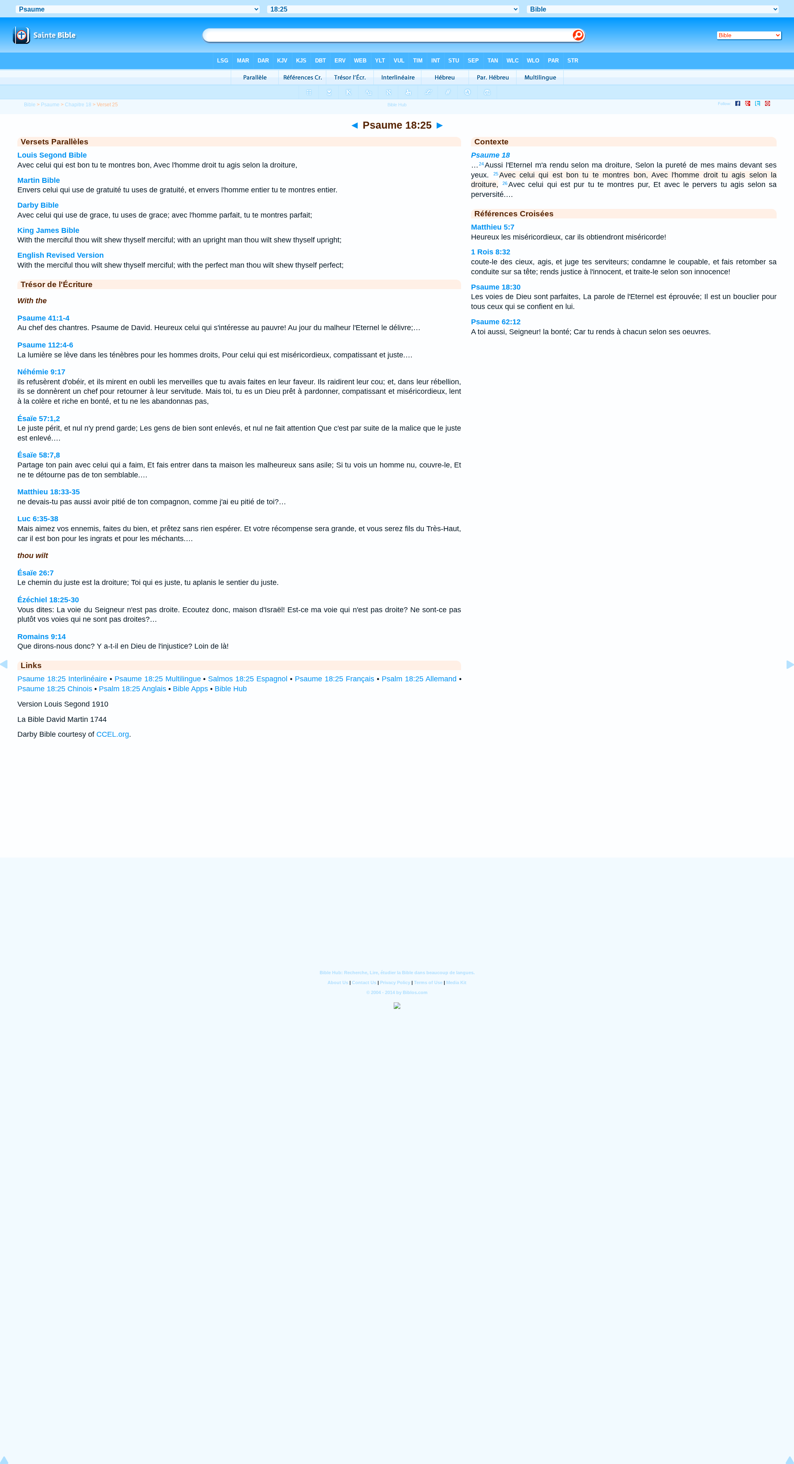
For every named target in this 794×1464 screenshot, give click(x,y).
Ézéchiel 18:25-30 (48, 600)
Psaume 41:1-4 (43, 318)
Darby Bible (38, 205)
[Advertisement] (397, 806)
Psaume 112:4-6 (45, 345)
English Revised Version (60, 255)
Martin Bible (38, 180)
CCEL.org (112, 734)
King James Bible (48, 230)
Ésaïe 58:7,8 (38, 455)
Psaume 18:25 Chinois (54, 689)
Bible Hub (231, 689)
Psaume (50, 105)
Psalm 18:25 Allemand (419, 679)
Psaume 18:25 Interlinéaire (62, 679)
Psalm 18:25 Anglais (132, 689)
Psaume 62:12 (496, 322)
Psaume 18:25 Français (334, 679)
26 (504, 183)
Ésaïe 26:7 (35, 573)
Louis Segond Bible (52, 155)
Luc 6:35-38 (37, 519)
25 (495, 173)
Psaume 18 (490, 155)
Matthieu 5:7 (492, 227)
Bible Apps (190, 689)
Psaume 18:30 (496, 287)
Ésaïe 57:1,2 (38, 419)
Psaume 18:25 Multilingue (158, 679)
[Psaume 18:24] (10, 683)
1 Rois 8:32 (490, 252)
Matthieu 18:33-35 (48, 492)
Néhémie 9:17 (41, 372)
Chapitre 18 (78, 105)
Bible (30, 105)
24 (481, 163)
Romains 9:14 (41, 637)
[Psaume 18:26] (783, 683)
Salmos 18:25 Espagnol (247, 679)
